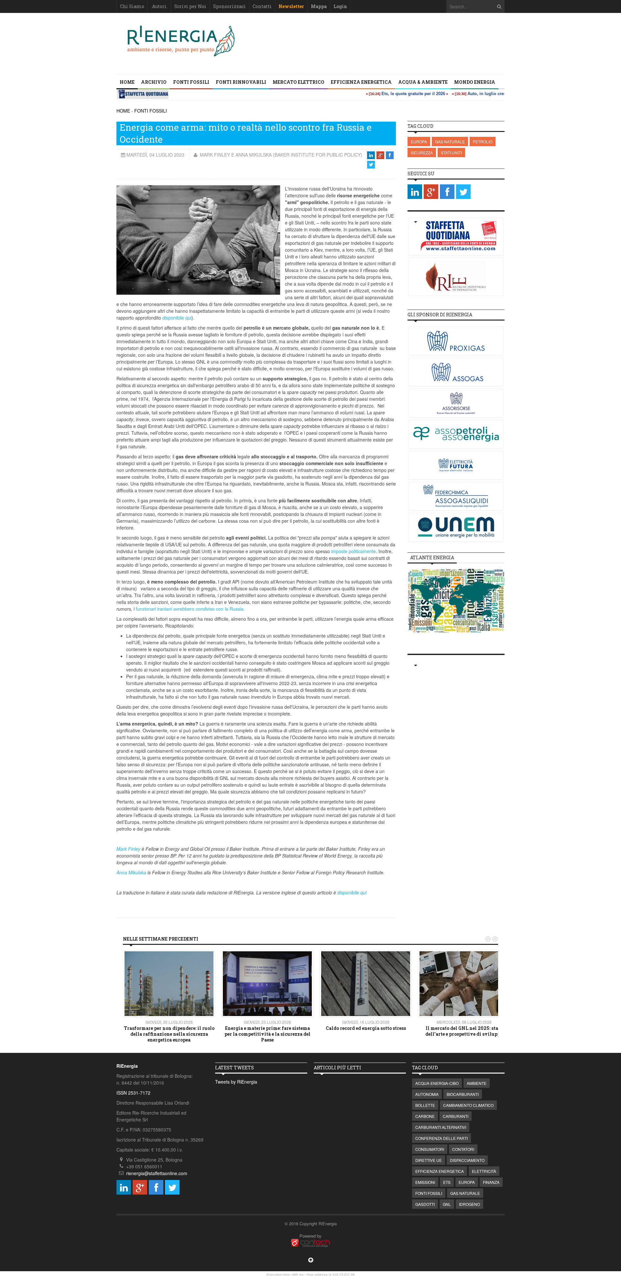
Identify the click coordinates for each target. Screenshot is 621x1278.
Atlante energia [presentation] (432, 557)
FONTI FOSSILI (191, 82)
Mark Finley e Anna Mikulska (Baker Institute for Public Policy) (280, 154)
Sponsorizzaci (229, 6)
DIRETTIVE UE (428, 1160)
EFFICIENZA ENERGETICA (361, 82)
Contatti (262, 6)
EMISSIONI (425, 1182)
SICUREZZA (422, 152)
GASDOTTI (425, 1204)
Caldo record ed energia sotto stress (366, 1028)
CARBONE (425, 1116)
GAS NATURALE (450, 141)
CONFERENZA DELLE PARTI (441, 1138)
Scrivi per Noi (190, 6)
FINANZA (491, 1182)
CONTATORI (463, 1149)
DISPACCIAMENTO (467, 1160)
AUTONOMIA (427, 1094)
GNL (447, 1204)
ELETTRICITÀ (484, 1171)
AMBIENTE (476, 1083)
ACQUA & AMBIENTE (423, 82)
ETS (447, 1182)
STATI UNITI (451, 152)
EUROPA (419, 141)
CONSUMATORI (429, 1149)
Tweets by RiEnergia (236, 1081)
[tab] (432, 558)
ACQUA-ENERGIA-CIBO (437, 1083)
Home (127, 82)
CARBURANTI (455, 1116)
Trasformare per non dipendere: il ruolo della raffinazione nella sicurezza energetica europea (169, 1034)
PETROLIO (482, 141)
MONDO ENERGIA (474, 82)
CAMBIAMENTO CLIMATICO (468, 1105)
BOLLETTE (425, 1105)
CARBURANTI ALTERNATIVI (440, 1127)
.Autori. (159, 6)
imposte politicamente (353, 551)
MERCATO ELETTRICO (298, 82)
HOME (123, 110)
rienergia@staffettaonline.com (156, 1173)
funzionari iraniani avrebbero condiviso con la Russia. (190, 609)
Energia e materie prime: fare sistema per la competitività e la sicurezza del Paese (267, 1034)
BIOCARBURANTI (463, 1094)
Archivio (154, 82)
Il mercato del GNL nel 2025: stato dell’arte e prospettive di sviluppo (464, 1031)
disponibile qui (176, 317)
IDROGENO (469, 1204)
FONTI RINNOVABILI (241, 82)
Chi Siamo (132, 6)
